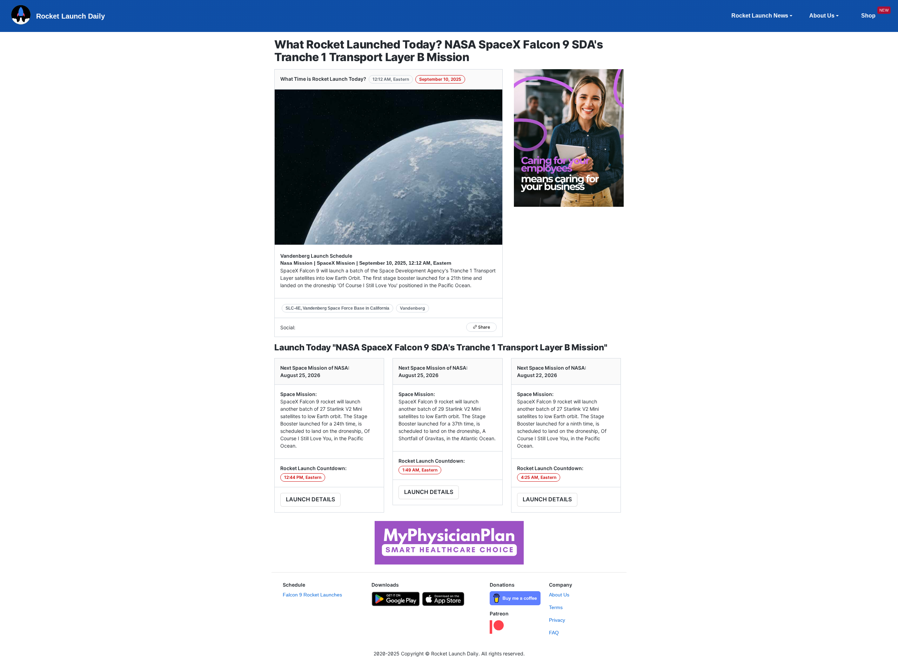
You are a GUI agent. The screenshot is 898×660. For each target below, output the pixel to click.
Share (483, 327)
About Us (559, 595)
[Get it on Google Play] (396, 598)
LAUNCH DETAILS (310, 499)
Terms (556, 607)
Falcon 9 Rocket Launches (312, 595)
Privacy (557, 620)
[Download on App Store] (443, 598)
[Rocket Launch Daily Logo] (21, 16)
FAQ (554, 632)
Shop (868, 16)
